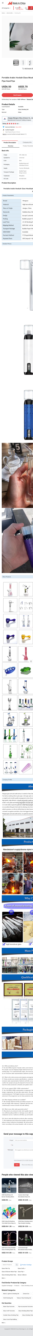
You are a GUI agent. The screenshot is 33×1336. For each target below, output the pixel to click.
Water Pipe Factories (8, 1306)
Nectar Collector (22, 1275)
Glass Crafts (21, 1268)
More (3, 1322)
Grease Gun (26, 1293)
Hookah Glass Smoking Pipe (10, 1315)
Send (16, 1165)
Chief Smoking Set (8, 1298)
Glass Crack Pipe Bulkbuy (10, 1319)
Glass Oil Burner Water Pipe (9, 1271)
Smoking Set (18, 13)
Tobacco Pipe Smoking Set (24, 1298)
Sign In (4, 134)
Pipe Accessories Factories (25, 1306)
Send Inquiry (17, 95)
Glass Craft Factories (9, 1311)
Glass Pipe (20, 1271)
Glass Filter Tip (6, 1268)
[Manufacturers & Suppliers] (16, 3)
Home (3, 13)
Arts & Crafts (10, 13)
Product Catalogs (27, 1265)
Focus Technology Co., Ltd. (22, 1329)
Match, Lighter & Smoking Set (11, 1293)
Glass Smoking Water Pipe (9, 1275)
